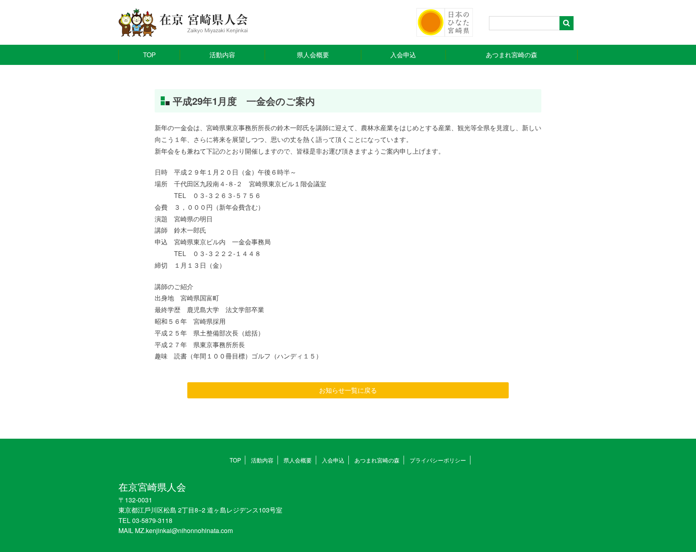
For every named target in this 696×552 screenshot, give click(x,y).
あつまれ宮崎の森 (511, 54)
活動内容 (222, 54)
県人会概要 (313, 54)
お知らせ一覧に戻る (348, 390)
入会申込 (403, 54)
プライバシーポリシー (438, 460)
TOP (149, 54)
